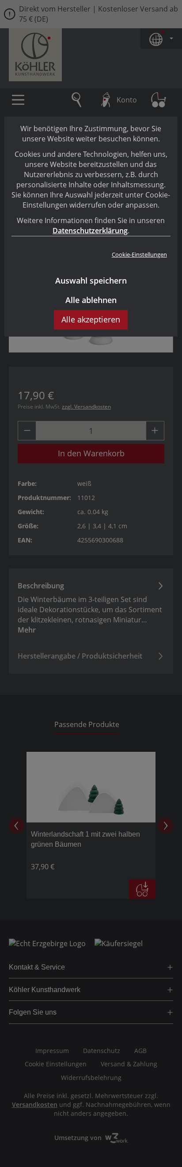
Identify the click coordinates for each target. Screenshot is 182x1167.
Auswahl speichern (91, 280)
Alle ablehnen (91, 300)
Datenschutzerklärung (90, 230)
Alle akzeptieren (90, 319)
